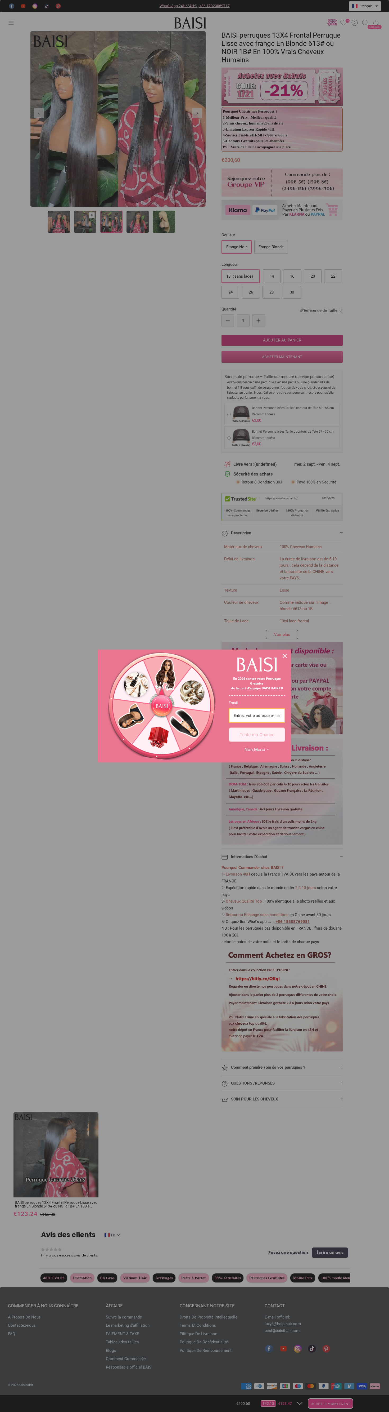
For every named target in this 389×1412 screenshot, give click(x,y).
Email (233, 702)
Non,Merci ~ (257, 749)
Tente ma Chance (257, 734)
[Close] (284, 656)
